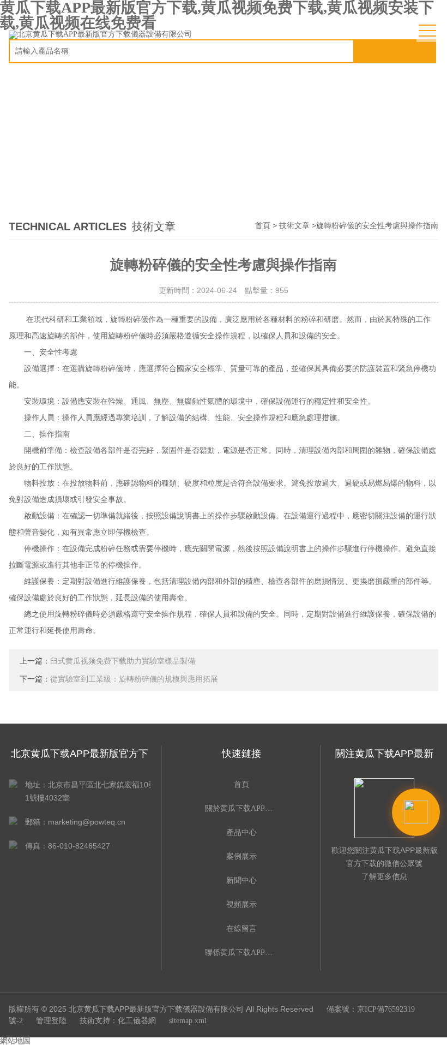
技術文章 (294, 226)
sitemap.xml (188, 1021)
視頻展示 (241, 904)
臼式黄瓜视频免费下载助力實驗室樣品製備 (122, 661)
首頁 (262, 226)
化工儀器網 (137, 1021)
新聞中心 (241, 880)
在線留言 (241, 928)
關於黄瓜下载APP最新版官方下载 (241, 808)
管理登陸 (51, 1021)
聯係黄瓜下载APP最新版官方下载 (241, 952)
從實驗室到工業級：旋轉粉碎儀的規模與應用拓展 (134, 679)
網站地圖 (15, 1041)
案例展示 (241, 856)
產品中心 (241, 832)
